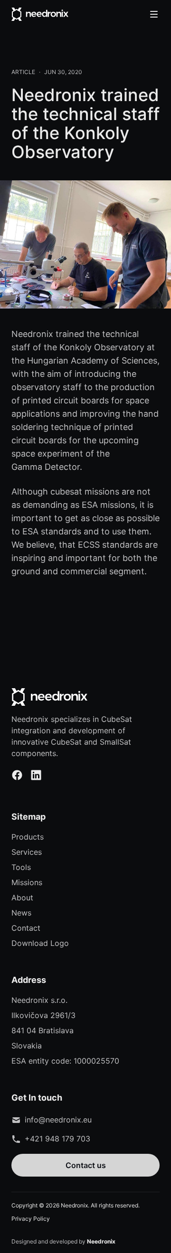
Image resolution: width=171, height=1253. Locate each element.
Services (26, 852)
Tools (21, 867)
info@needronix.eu (58, 1119)
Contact (25, 928)
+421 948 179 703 (57, 1138)
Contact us (86, 1165)
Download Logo (40, 943)
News (21, 912)
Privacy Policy (30, 1218)
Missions (26, 882)
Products (27, 837)
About (22, 897)
